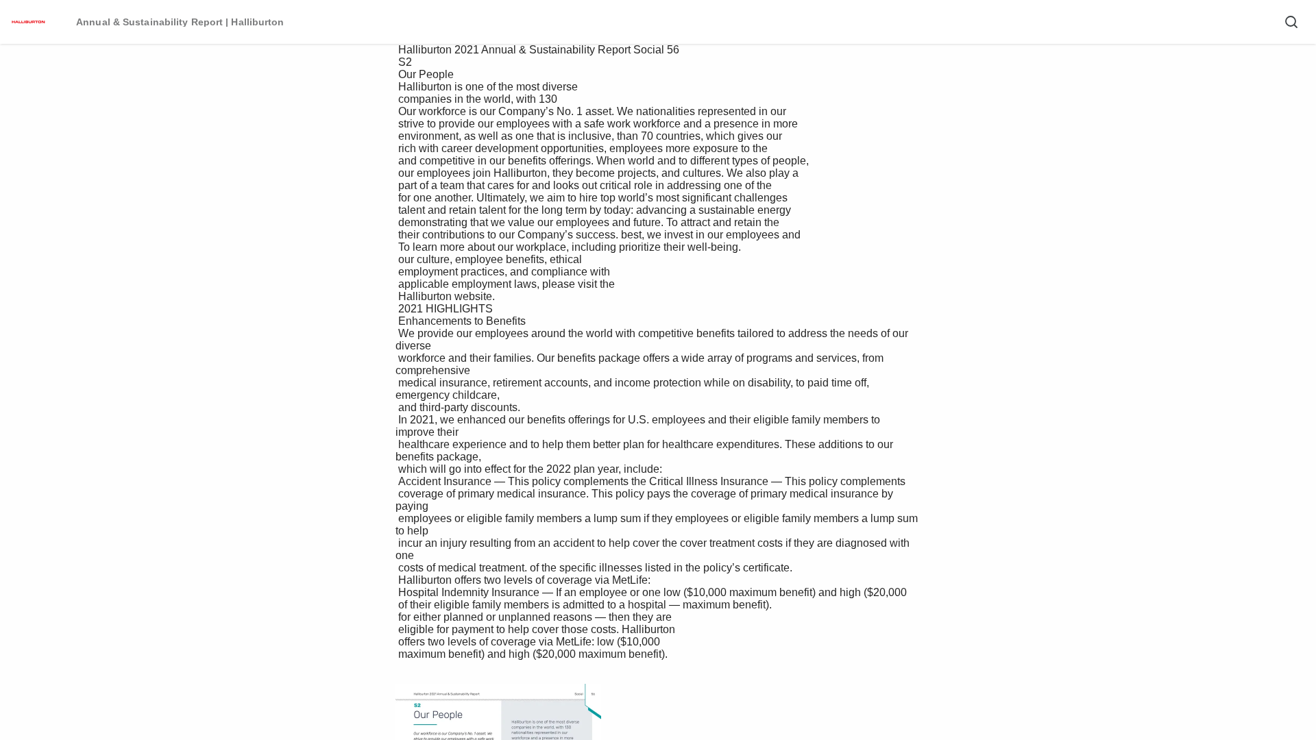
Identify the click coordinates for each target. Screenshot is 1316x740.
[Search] (1291, 22)
